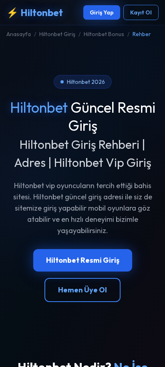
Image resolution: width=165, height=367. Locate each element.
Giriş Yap (102, 12)
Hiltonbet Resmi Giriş (82, 260)
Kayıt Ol (141, 12)
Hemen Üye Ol (82, 289)
